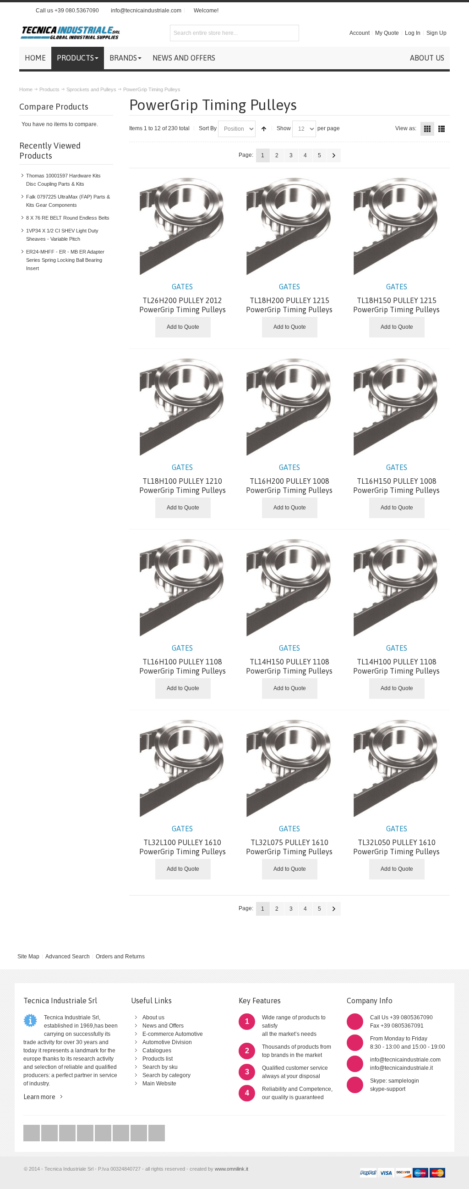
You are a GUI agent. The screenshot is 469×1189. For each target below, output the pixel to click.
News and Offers (163, 1026)
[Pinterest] (122, 1133)
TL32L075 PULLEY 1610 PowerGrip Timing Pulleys (289, 840)
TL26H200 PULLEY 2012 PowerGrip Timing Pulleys (182, 298)
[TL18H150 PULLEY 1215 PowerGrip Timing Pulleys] (396, 225)
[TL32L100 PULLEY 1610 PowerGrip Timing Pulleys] (182, 767)
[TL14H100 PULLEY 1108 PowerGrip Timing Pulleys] (396, 586)
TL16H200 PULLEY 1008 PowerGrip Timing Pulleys (289, 478)
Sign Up (436, 33)
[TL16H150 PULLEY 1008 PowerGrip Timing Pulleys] (396, 405)
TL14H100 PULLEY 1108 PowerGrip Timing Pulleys (396, 659)
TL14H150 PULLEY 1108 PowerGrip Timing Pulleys (289, 659)
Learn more (39, 1097)
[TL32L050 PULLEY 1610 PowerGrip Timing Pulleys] (396, 767)
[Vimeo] (104, 1133)
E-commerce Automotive (172, 1034)
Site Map (28, 956)
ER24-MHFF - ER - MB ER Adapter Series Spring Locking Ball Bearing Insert (65, 260)
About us (153, 1017)
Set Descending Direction (264, 129)
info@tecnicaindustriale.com (146, 10)
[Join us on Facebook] (50, 1133)
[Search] (291, 33)
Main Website (159, 1083)
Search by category (166, 1075)
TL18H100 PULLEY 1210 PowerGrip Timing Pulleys (182, 478)
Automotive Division (167, 1042)
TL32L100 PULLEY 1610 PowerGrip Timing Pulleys (182, 840)
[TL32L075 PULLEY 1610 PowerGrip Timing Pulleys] (289, 767)
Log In (412, 33)
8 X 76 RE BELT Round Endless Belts (67, 218)
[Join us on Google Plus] (68, 1133)
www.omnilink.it (231, 1169)
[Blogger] (156, 1133)
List (441, 129)
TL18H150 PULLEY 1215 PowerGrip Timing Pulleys (396, 298)
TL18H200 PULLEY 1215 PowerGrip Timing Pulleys (289, 298)
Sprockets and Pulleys (91, 89)
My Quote (387, 33)
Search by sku (160, 1067)
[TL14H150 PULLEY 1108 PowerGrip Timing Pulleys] (289, 586)
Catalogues (156, 1050)
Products (49, 89)
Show (284, 128)
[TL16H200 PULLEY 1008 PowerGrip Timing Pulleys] (289, 405)
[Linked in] (139, 1133)
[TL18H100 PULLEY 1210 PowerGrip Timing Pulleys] (182, 405)
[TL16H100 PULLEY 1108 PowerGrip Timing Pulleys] (182, 586)
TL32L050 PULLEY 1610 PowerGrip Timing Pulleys (396, 840)
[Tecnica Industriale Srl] (69, 33)
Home (26, 89)
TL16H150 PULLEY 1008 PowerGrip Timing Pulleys (396, 478)
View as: (405, 128)
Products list (157, 1059)
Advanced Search (67, 956)
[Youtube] (86, 1133)
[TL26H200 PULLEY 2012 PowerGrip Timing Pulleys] (182, 225)
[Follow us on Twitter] (32, 1133)
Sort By (208, 128)
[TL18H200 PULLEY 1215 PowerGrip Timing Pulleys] (289, 225)
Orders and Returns (120, 956)
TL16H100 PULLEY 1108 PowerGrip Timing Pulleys (182, 659)
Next (334, 155)
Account (359, 33)
